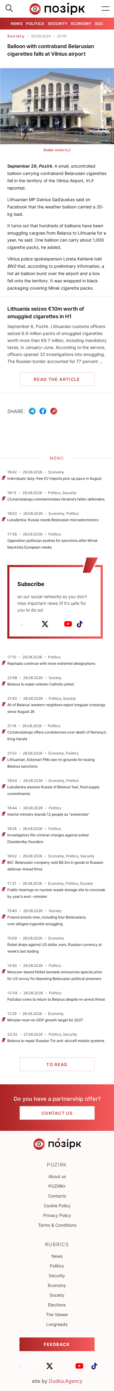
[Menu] (105, 9)
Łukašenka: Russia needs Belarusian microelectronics (52, 520)
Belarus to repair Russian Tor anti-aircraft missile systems (55, 1040)
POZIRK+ (57, 1186)
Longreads (56, 1324)
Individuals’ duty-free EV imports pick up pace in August (54, 478)
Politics (35, 23)
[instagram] (56, 624)
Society (16, 36)
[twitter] (45, 624)
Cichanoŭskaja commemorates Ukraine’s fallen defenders (56, 499)
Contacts (57, 1195)
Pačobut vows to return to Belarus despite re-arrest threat (56, 999)
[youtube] (68, 624)
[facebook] (33, 624)
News (16, 23)
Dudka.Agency (65, 1381)
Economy (81, 23)
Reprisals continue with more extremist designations (51, 663)
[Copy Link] (54, 411)
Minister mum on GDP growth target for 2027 (45, 1020)
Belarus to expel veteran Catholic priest (40, 684)
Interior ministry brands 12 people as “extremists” (48, 814)
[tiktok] (79, 624)
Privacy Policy (57, 1215)
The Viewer (57, 1314)
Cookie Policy (57, 1205)
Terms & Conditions (57, 1225)
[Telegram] (32, 411)
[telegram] (21, 624)
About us (57, 1176)
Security (57, 23)
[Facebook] (42, 411)
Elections (57, 1304)
